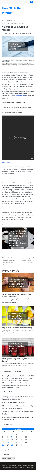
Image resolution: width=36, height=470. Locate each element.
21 (12, 442)
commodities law (19, 96)
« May (4, 450)
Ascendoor (15, 467)
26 (3, 445)
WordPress (29, 467)
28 (12, 445)
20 (8, 442)
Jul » (8, 450)
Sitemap (30, 465)
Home (3, 253)
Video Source (6, 162)
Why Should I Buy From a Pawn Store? (14, 402)
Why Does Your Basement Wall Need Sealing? (17, 327)
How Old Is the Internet (23, 33)
